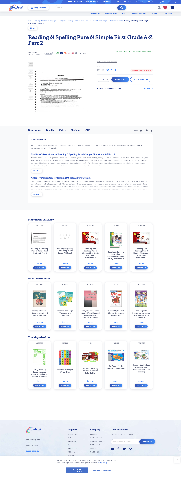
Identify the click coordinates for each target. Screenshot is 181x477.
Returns (71, 455)
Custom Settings (101, 470)
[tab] (32, 28)
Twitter (141, 130)
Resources (72, 445)
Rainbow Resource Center (33, 430)
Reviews (75, 130)
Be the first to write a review (107, 62)
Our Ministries (95, 452)
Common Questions (138, 13)
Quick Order (167, 13)
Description (34, 130)
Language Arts (39, 21)
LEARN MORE (106, 2)
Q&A (88, 130)
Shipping (71, 452)
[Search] (121, 7)
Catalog (93, 448)
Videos (62, 130)
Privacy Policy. (102, 462)
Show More (36, 171)
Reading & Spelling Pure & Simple (79, 21)
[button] (159, 7)
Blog (123, 13)
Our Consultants (96, 441)
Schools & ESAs (111, 13)
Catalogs (154, 13)
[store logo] (16, 7)
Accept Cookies (77, 470)
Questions (72, 441)
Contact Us (95, 13)
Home (30, 21)
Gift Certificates (95, 445)
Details (50, 130)
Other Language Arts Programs (55, 21)
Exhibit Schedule (96, 438)
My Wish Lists (165, 8)
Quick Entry (72, 448)
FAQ (70, 438)
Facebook (152, 130)
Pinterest (147, 130)
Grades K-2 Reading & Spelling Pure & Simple (107, 21)
